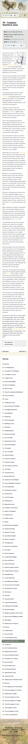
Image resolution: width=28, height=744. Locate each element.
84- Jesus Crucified (7, 662)
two (3, 130)
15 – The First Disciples (8, 420)
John (22, 39)
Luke (19, 39)
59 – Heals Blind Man (7, 574)
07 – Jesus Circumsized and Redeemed (12, 392)
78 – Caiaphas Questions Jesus (10, 641)
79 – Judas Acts (6, 644)
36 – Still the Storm (7, 493)
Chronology (18, 728)
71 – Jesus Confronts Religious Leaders (12, 616)
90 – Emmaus (6, 683)
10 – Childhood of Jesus (8, 402)
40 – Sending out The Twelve (9, 507)
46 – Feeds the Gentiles (8, 528)
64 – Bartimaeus (6, 592)
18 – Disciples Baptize (7, 430)
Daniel (10, 202)
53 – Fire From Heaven (8, 553)
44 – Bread (5, 522)
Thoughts (14, 42)
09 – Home (5, 399)
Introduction (5, 364)
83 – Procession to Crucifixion (10, 658)
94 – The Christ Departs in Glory (10, 697)
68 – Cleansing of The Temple (10, 606)
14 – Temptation (6, 416)
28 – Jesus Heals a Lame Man (10, 465)
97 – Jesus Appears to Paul (9, 707)
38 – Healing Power (7, 500)
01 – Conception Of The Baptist (10, 371)
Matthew (15, 39)
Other (9, 42)
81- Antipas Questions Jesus (9, 651)
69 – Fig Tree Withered (8, 609)
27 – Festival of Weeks (8, 462)
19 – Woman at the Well (8, 434)
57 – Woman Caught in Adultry (10, 567)
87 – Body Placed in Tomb (9, 672)
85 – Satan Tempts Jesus (8, 665)
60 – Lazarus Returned (8, 578)
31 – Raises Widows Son (8, 476)
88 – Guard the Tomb (7, 676)
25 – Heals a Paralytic (8, 455)
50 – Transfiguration (7, 543)
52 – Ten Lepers (6, 550)
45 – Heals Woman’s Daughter (10, 525)
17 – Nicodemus (6, 427)
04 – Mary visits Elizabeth (9, 381)
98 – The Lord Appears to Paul (10, 711)
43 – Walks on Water (7, 518)
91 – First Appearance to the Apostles (12, 686)
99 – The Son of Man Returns (10, 714)
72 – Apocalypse (6, 620)
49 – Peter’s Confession (8, 539)
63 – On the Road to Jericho (9, 588)
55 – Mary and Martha (8, 560)
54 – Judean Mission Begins (9, 557)
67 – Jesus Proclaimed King (9, 602)
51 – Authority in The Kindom (10, 546)
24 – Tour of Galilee (7, 451)
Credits (15, 731)
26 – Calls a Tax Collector (9, 458)
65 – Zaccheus (6, 595)
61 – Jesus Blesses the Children (10, 581)
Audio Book (14, 730)
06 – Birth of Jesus (7, 388)
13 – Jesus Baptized (7, 413)
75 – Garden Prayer (7, 630)
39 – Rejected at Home (8, 504)
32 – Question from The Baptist (10, 479)
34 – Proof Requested (8, 486)
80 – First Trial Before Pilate (9, 648)
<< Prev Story (5, 351)
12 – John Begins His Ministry (9, 409)
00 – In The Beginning (8, 367)
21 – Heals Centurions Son (9, 441)
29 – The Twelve (6, 469)
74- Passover (5, 627)
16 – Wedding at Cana (8, 423)
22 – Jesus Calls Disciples (8, 444)
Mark (11, 39)
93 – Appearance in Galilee (9, 693)
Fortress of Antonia (17, 329)
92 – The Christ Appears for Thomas (12, 690)
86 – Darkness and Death (9, 669)
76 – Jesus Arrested (7, 634)
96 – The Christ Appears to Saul (10, 704)
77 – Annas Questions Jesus (9, 637)
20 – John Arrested (7, 437)
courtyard (5, 96)
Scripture (6, 730)
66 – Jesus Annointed (8, 599)
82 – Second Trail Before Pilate (10, 655)
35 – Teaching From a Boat (9, 490)
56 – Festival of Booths (8, 564)
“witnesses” (12, 111)
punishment (15, 219)
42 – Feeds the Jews (7, 514)
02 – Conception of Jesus (9, 374)
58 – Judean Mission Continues (10, 571)
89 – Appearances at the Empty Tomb (12, 679)
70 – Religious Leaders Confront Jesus (12, 613)
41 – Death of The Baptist (9, 511)
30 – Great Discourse (8, 472)
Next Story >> (22, 351)
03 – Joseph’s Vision (7, 378)
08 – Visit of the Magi (8, 395)
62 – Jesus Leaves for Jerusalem (10, 585)
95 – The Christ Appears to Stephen (11, 700)
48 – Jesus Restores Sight (9, 536)
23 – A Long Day (6, 448)
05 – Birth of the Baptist (8, 385)
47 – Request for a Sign (8, 532)
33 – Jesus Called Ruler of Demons (11, 483)
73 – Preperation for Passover (10, 623)
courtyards (22, 152)
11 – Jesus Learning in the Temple (10, 406)
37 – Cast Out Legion (8, 497)
